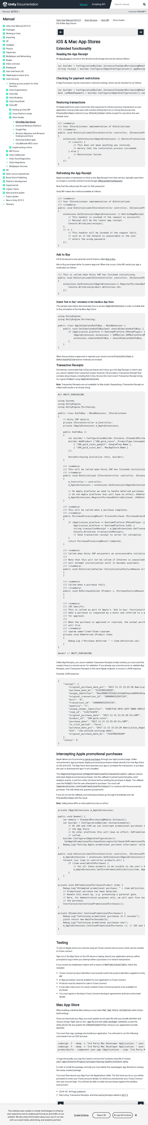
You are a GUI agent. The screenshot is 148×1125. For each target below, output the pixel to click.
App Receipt (65, 59)
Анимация (11, 67)
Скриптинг (11, 52)
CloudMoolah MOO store (27, 143)
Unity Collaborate (17, 155)
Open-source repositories (17, 174)
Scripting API (98, 4)
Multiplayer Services (18, 166)
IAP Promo (14, 151)
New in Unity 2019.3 (15, 200)
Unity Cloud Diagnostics (19, 159)
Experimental (12, 185)
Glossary (10, 204)
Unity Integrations (17, 162)
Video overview (13, 64)
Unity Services (12, 79)
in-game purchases (91, 759)
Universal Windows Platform (28, 126)
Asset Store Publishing (16, 177)
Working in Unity (13, 33)
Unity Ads (13, 94)
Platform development (16, 181)
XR (7, 170)
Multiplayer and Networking (18, 56)
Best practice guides (15, 193)
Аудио (9, 60)
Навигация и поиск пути (17, 75)
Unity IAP (13, 105)
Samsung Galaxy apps (26, 140)
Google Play (21, 129)
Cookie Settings (81, 1115)
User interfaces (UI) (15, 71)
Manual (83, 4)
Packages (10, 30)
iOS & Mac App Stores (26, 122)
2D (7, 41)
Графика (10, 45)
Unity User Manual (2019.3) (18, 26)
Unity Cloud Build (16, 101)
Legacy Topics (12, 189)
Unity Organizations (18, 90)
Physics (9, 49)
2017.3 (125, 1095)
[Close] (136, 1115)
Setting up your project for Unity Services (23, 84)
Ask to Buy (110, 259)
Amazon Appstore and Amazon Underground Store (30, 134)
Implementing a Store (22, 147)
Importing (10, 37)
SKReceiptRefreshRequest (110, 181)
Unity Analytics (16, 97)
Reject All (101, 1115)
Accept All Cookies (122, 1115)
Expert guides (12, 196)
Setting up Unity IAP (21, 110)
